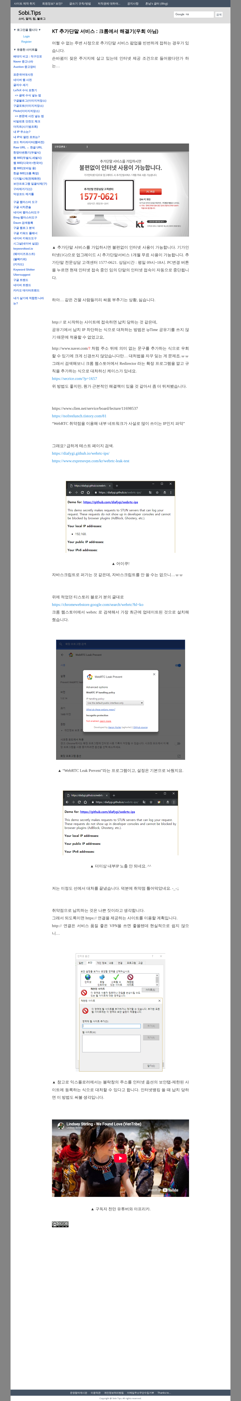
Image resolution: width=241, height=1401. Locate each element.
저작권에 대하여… (109, 3)
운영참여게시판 (78, 1392)
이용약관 (96, 1392)
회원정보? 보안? (52, 3)
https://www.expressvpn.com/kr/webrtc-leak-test (90, 461)
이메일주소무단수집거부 (140, 1392)
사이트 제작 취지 (24, 3)
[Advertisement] (120, 112)
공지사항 (133, 3)
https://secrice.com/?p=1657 (74, 378)
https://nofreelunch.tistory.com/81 (79, 416)
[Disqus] (120, 1336)
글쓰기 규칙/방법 (80, 3)
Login (26, 36)
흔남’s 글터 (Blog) (156, 3)
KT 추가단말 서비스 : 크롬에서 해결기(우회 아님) (105, 31)
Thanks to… (164, 1392)
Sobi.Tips (29, 12)
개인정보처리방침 (114, 1392)
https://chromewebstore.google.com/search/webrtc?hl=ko (97, 604)
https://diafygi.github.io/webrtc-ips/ (80, 453)
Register (26, 41)
